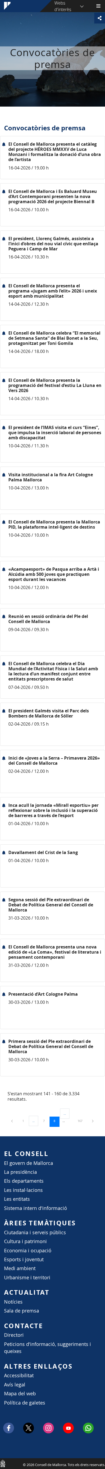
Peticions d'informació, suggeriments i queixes (47, 1347)
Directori (14, 1335)
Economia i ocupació (27, 1250)
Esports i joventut (24, 1259)
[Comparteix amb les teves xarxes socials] (99, 18)
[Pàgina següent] (92, 1120)
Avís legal (14, 1385)
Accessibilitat (19, 1375)
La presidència (20, 1172)
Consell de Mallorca (2, 1463)
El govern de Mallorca (28, 1163)
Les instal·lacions (23, 1190)
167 (81, 1120)
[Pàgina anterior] (12, 1120)
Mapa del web (20, 1393)
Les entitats (17, 1199)
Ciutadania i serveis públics (35, 1232)
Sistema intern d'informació (35, 1208)
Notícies (13, 1302)
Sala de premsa (21, 1311)
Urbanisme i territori (27, 1277)
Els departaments (24, 1181)
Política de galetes (24, 1403)
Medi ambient (20, 1268)
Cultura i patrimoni (25, 1241)
